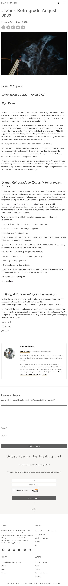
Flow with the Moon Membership (46, 531)
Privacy (37, 566)
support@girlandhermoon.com (11, 562)
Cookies (37, 569)
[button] (3, 27)
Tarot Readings (16, 540)
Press (3, 569)
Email (4, 435)
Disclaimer (38, 576)
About (3, 566)
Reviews (4, 573)
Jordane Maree (25, 352)
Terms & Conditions (41, 562)
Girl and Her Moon (9, 3)
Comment (5, 404)
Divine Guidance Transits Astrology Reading (21, 204)
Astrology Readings (41, 538)
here (11, 281)
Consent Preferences (42, 573)
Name (4, 428)
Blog (36, 545)
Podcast (44, 374)
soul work (20, 535)
